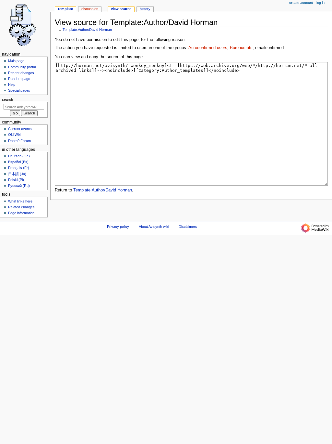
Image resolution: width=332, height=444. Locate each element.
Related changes (21, 207)
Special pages (19, 90)
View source (121, 9)
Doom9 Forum (19, 141)
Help (11, 84)
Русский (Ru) (19, 186)
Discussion (89, 9)
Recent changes (21, 73)
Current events (20, 129)
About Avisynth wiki (154, 227)
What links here (20, 201)
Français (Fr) (18, 168)
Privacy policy (118, 227)
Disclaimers (188, 227)
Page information (21, 213)
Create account (301, 3)
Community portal (22, 67)
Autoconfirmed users (207, 48)
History (145, 9)
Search (7, 99)
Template (65, 9)
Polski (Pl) (16, 180)
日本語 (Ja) (17, 174)
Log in (320, 3)
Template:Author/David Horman (87, 30)
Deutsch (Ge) (19, 156)
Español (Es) (18, 162)
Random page (19, 79)
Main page (16, 61)
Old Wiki (14, 135)
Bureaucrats (241, 48)
